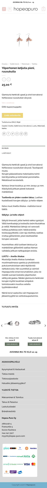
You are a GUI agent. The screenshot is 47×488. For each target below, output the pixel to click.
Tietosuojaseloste (10, 379)
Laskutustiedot (9, 407)
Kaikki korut (14, 64)
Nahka (34, 64)
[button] (4, 9)
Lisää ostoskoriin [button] (12, 344)
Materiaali (25, 64)
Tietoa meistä (8, 374)
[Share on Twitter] (13, 134)
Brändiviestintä (8, 411)
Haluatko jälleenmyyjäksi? (14, 383)
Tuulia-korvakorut (35, 338)
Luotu (34, 126)
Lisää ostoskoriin (12, 115)
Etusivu (4, 64)
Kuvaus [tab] (5, 148)
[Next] (45, 330)
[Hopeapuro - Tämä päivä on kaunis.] (26, 9)
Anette (10, 126)
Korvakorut (27, 126)
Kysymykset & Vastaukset (13, 369)
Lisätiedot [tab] (6, 153)
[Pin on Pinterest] (21, 134)
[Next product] (4, 79)
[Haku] (10, 9)
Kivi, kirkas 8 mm (12, 338)
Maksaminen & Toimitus (12, 397)
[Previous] (1, 330)
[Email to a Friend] (17, 134)
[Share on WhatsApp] (4, 134)
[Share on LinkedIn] (26, 134)
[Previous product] (8, 79)
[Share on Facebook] (8, 134)
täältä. (4, 209)
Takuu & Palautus (10, 402)
